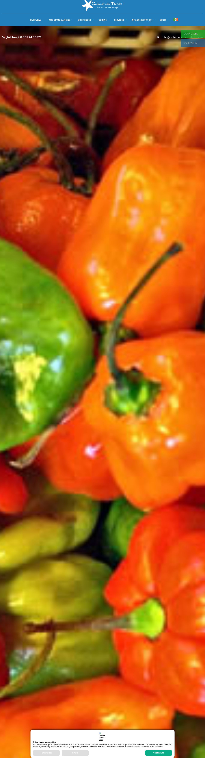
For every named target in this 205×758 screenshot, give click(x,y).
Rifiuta (75, 753)
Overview (35, 19)
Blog (163, 19)
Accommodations (59, 19)
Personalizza (46, 753)
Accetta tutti (158, 753)
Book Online (191, 33)
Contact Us (190, 42)
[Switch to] (175, 20)
